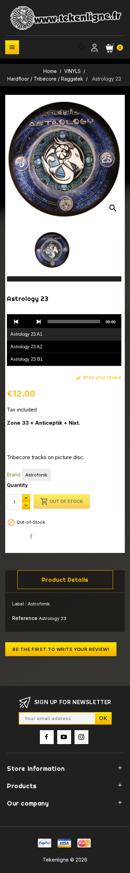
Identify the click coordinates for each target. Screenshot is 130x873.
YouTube (64, 737)
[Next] (38, 321)
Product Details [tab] (65, 579)
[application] (64, 340)
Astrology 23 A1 (26, 334)
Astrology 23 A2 (26, 346)
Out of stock (61, 501)
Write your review (98, 377)
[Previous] (16, 321)
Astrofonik (36, 475)
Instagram (81, 737)
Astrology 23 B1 (26, 359)
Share (31, 536)
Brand (13, 475)
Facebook (47, 737)
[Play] (27, 321)
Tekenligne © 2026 (65, 860)
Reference (24, 618)
